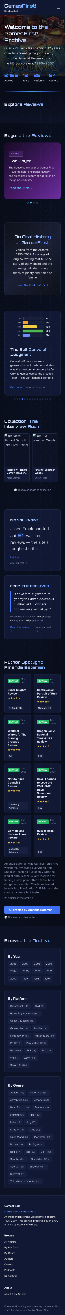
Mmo (34, 1129)
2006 (37, 963)
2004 (13, 971)
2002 (37, 971)
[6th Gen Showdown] (30, 399)
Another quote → (44, 629)
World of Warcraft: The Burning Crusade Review (17, 738)
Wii (14, 1057)
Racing (35, 1144)
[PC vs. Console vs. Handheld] (50, 399)
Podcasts (9, 1270)
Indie (15, 1122)
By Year (14, 956)
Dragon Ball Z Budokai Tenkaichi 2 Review (46, 736)
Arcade (41, 1099)
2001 (49, 971)
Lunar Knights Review (17, 691)
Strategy (37, 1166)
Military (17, 1129)
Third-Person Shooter (25, 1181)
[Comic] (31, 203)
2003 (25, 971)
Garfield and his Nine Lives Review (17, 834)
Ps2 (15, 1050)
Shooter (17, 1159)
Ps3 (31, 1050)
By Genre (15, 1085)
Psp (46, 1050)
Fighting (17, 1114)
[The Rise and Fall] (25, 399)
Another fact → (18, 563)
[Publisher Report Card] (20, 399)
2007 (25, 963)
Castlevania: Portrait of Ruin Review (47, 693)
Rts (30, 1151)
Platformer (42, 1137)
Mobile (40, 1028)
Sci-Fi (46, 1151)
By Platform (18, 998)
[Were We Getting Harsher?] (17, 399)
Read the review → (19, 629)
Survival (17, 1174)
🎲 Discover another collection (32, 489)
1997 (47, 978)
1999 (25, 978)
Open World (19, 1137)
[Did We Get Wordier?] (40, 399)
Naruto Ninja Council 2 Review (16, 782)
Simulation (40, 1159)
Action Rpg (38, 1092)
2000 (13, 978)
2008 (13, 963)
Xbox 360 (18, 1065)
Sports (17, 1166)
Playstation (36, 1043)
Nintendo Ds (44, 1035)
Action (17, 1092)
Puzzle (16, 1144)
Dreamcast (19, 1006)
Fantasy (41, 1107)
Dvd (39, 1006)
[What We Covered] (27, 399)
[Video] (34, 203)
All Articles (10, 1241)
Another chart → (35, 387)
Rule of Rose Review (45, 832)
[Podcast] (28, 203)
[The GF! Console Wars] (15, 399)
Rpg (15, 1151)
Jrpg (31, 1122)
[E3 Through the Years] (37, 399)
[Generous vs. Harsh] (35, 399)
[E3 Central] (37, 203)
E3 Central (10, 1275)
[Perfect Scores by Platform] (45, 399)
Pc (15, 1043)
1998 (36, 978)
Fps (35, 1114)
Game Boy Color (22, 1020)
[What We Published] (47, 399)
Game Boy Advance (24, 1013)
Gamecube (19, 1028)
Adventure (19, 1099)
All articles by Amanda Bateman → (32, 910)
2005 (49, 963)
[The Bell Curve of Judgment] (22, 399)
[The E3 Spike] (42, 399)
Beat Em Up (19, 1107)
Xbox (30, 1057)
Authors (8, 1258)
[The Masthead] (32, 399)
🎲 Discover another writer (20, 917)
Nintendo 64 (19, 1035)
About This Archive (15, 1294)
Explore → (16, 387)
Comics (8, 1264)
